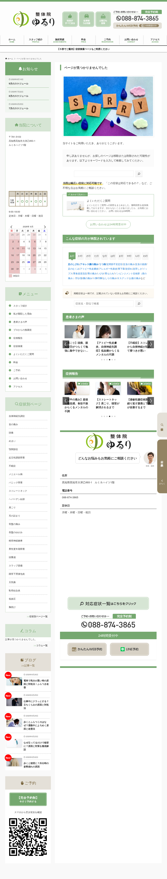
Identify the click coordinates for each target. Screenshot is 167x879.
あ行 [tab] (72, 255)
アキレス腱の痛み (89, 264)
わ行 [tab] (145, 255)
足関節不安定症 (114, 264)
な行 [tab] (104, 255)
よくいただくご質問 (98, 200)
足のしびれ (73, 264)
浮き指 (79, 278)
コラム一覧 (42, 645)
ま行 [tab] (121, 255)
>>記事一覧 (28, 665)
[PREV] (12, 226)
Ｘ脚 (95, 278)
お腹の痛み (135, 278)
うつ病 (102, 264)
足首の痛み (129, 264)
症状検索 (162, 425)
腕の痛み (87, 278)
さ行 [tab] (88, 255)
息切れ (128, 268)
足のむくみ (73, 268)
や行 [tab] (129, 255)
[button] (101, 359)
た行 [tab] (96, 255)
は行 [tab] (113, 255)
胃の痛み (92, 273)
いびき (100, 273)
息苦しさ (137, 268)
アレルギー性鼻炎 (108, 268)
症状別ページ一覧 (38, 616)
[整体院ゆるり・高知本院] (33, 19)
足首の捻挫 (141, 264)
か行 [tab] (80, 255)
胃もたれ (109, 273)
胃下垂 (121, 268)
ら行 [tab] (137, 255)
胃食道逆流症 (80, 273)
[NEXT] (44, 226)
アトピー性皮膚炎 (89, 268)
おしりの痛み (109, 278)
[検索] (139, 174)
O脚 (100, 278)
